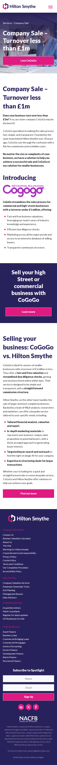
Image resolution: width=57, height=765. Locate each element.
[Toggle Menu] (50, 7)
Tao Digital (39, 757)
